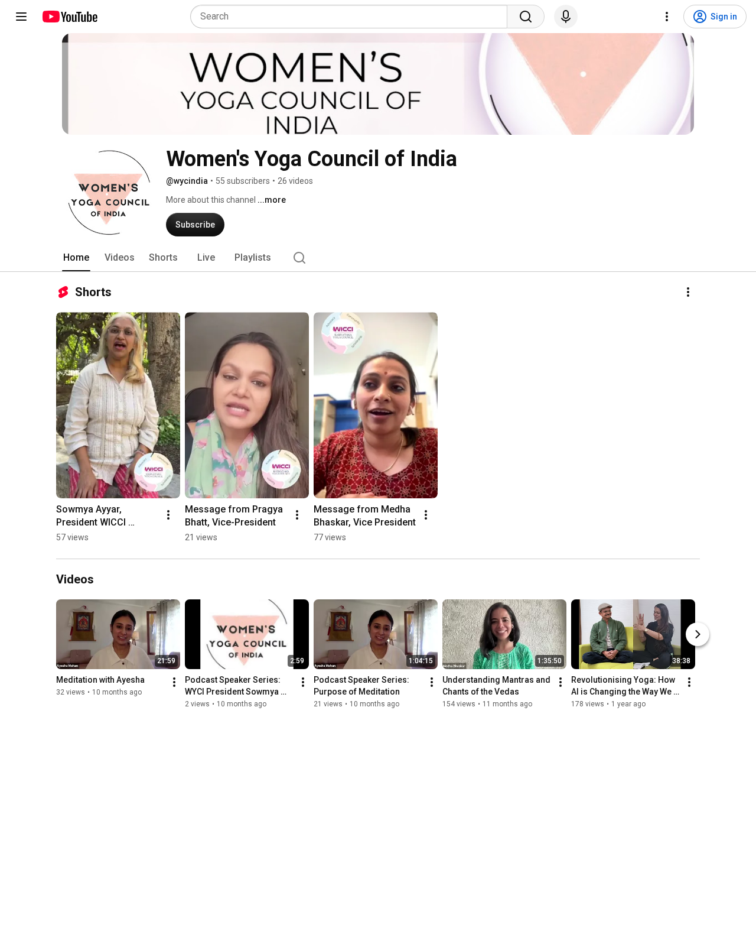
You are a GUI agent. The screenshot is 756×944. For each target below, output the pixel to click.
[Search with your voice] (566, 16)
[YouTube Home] (69, 16)
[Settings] (667, 16)
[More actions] (688, 292)
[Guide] (21, 16)
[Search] (526, 16)
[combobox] (352, 16)
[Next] (697, 635)
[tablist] (378, 258)
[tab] (76, 258)
